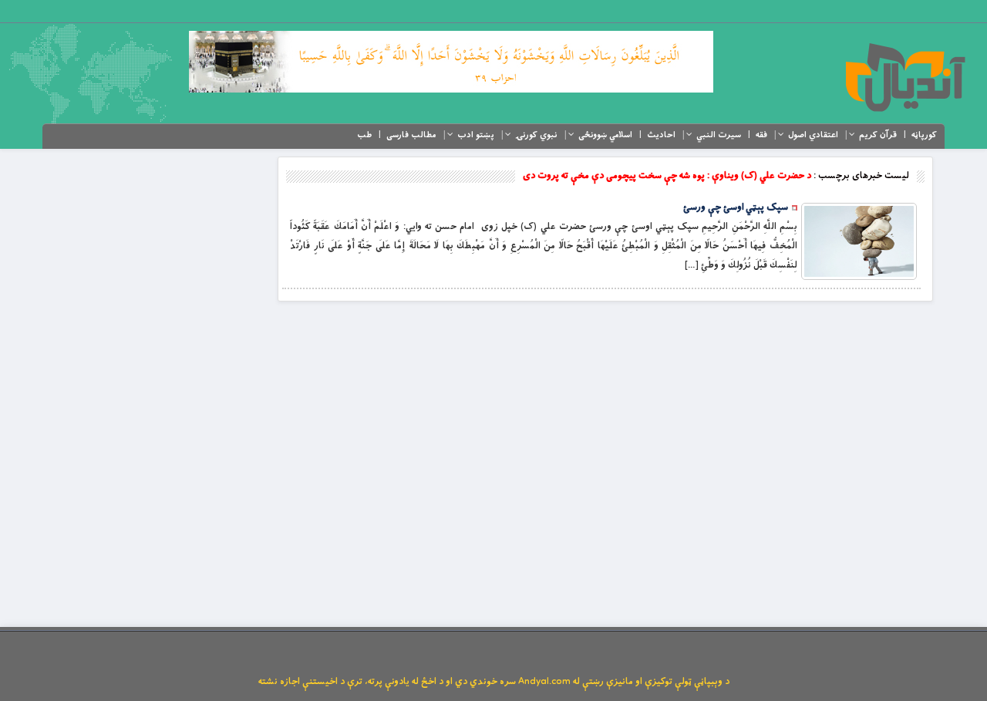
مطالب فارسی (411, 134)
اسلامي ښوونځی (605, 134)
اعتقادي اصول (813, 134)
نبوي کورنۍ (536, 134)
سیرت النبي (718, 134)
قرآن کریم (878, 134)
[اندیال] (905, 77)
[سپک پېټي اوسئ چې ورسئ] (859, 241)
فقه (761, 134)
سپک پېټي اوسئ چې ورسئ (735, 207)
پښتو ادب (475, 134)
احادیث (661, 134)
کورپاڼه (924, 134)
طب (364, 134)
